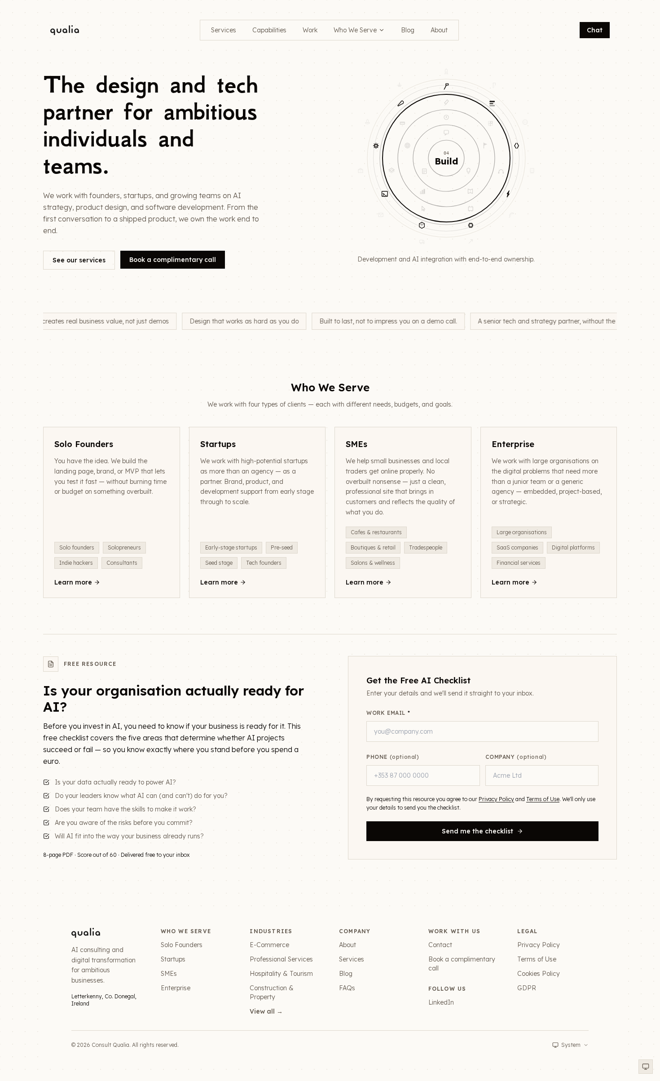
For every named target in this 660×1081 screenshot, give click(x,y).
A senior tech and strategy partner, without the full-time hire (561, 321)
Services (223, 30)
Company (516, 756)
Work (310, 30)
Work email (388, 712)
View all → (266, 1011)
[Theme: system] (645, 1066)
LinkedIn (441, 1002)
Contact (440, 945)
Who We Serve (355, 30)
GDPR (526, 988)
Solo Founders (181, 945)
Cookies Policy (538, 974)
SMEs (169, 974)
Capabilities (269, 30)
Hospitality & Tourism (281, 974)
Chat (595, 30)
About (439, 30)
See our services (79, 260)
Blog (407, 30)
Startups (173, 959)
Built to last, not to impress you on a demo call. (384, 321)
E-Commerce (269, 945)
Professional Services (281, 959)
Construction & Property (272, 992)
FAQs (347, 988)
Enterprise (175, 988)
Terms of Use (542, 799)
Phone (392, 756)
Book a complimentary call (172, 260)
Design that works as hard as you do (239, 321)
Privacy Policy (496, 799)
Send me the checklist (477, 831)
